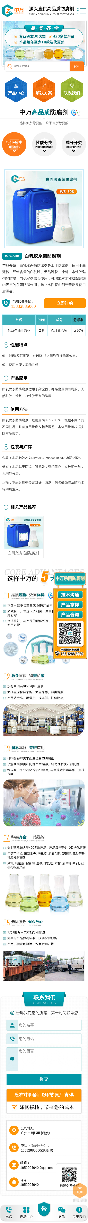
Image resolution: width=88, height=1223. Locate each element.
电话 (9, 1217)
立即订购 (65, 303)
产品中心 (26, 1217)
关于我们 (79, 1217)
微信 (61, 1217)
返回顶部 (79, 1192)
